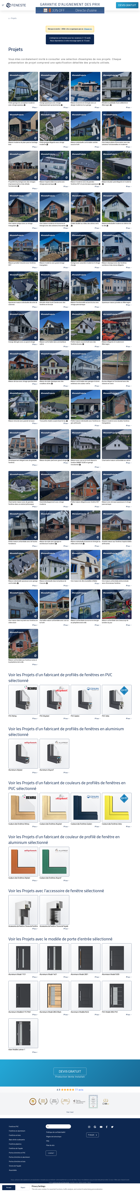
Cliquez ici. (88, 29)
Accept (8, 1187)
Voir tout (70, 1112)
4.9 (70, 1089)
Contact (51, 1153)
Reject (23, 1187)
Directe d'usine (86, 10)
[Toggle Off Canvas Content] (3, 5)
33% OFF (58, 10)
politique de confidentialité (60, 1182)
